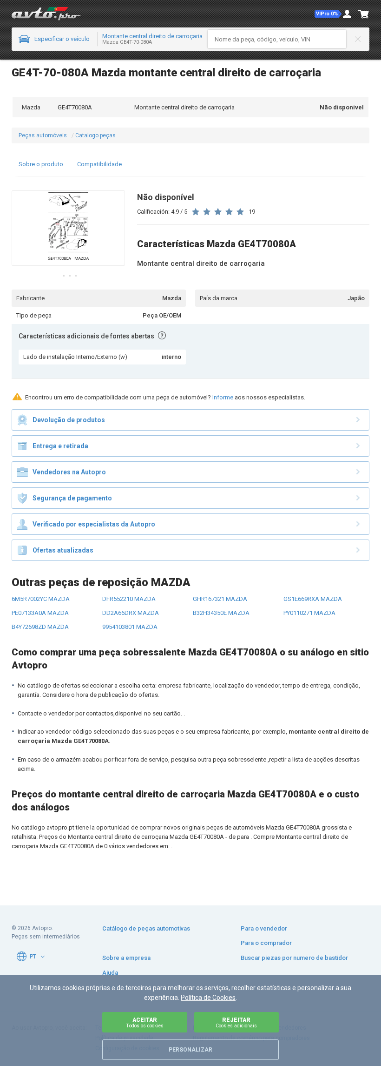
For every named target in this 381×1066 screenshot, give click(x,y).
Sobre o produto (41, 164)
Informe (222, 397)
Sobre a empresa (126, 957)
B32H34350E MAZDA (221, 612)
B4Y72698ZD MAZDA (40, 626)
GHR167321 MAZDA (220, 598)
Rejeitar (236, 1022)
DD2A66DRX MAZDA (130, 612)
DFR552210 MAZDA (129, 598)
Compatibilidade (99, 164)
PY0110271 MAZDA (309, 612)
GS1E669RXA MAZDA (312, 598)
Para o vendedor (264, 928)
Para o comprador (266, 942)
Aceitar (145, 1022)
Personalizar (190, 1049)
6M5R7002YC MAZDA (41, 598)
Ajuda (110, 972)
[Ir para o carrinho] (363, 14)
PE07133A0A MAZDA (40, 612)
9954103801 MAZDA (130, 626)
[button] (328, 14)
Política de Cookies (208, 997)
